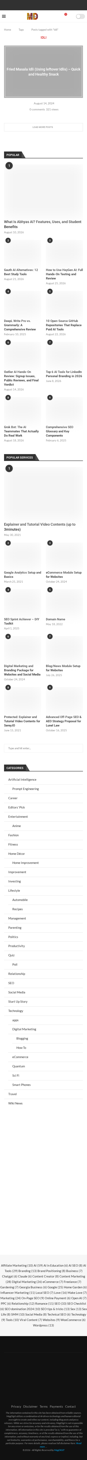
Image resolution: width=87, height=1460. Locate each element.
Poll (14, 964)
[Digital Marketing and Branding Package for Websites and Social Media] (22, 648)
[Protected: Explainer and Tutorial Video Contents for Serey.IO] (22, 699)
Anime (16, 826)
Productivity (16, 946)
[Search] (71, 16)
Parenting (14, 927)
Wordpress (43, 1325)
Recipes (17, 909)
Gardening (9, 1287)
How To (21, 1047)
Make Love (77, 1292)
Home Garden (75, 1287)
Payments (56, 1406)
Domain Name (55, 619)
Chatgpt (9, 1276)
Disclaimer (30, 1406)
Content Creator (45, 1276)
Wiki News (15, 1103)
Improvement (17, 872)
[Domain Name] (64, 601)
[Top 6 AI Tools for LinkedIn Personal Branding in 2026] (64, 354)
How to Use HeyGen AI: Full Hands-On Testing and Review (64, 274)
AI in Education (56, 1265)
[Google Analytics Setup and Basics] (22, 555)
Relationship (16, 973)
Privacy (16, 1406)
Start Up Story (18, 1001)
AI (38, 1265)
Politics (13, 937)
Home (7, 29)
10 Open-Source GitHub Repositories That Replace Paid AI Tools (64, 325)
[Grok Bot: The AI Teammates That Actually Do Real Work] (22, 409)
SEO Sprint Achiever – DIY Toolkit (21, 621)
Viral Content (31, 1320)
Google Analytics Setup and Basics (22, 575)
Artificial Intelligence (22, 779)
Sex (76, 1309)
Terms (44, 1406)
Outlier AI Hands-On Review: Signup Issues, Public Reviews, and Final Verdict (21, 378)
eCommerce (20, 1057)
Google (55, 1287)
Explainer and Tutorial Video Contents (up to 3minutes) (39, 526)
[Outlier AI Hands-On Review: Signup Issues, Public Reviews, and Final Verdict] (22, 354)
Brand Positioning (51, 1271)
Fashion (13, 835)
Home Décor (16, 853)
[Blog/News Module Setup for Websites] (64, 648)
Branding (27, 1271)
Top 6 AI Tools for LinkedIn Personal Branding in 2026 (64, 374)
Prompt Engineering (25, 789)
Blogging (22, 1038)
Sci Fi (15, 1075)
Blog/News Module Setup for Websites (63, 668)
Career (13, 798)
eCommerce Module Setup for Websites (64, 575)
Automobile (20, 900)
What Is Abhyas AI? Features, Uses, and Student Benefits (42, 224)
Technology (15, 1011)
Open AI (79, 1298)
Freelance (72, 1282)
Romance (44, 1303)
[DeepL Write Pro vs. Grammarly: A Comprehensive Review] (22, 303)
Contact (70, 1406)
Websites (51, 1320)
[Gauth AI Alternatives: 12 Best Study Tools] (22, 252)
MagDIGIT (59, 1450)
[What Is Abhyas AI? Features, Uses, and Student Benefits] (43, 190)
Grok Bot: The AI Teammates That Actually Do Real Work (21, 431)
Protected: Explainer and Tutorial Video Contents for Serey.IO (22, 721)
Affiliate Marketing (17, 1265)
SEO (11, 983)
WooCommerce (73, 1320)
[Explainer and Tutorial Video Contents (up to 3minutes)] (43, 493)
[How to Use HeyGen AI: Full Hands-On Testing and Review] (64, 252)
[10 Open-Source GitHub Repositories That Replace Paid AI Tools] (64, 303)
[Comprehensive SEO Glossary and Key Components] (64, 409)
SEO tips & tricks (55, 1309)
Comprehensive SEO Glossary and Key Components (59, 431)
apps (15, 1020)
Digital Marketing (24, 1029)
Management (17, 918)
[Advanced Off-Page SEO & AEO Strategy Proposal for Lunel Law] (64, 699)
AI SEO (76, 1265)
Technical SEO (59, 1314)
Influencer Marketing (17, 1292)
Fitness (13, 844)
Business (74, 1271)
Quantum (18, 1066)
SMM (18, 1314)
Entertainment (18, 816)
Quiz (11, 955)
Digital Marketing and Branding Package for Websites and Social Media (22, 670)
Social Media (16, 992)
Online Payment (58, 1298)
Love (60, 1292)
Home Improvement (25, 862)
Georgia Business (33, 1287)
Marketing (10, 1298)
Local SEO (45, 1292)
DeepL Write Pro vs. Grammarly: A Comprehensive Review (20, 325)
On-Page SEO (32, 1298)
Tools (12, 1320)
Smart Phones (21, 1084)
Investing (14, 881)
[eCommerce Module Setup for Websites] (64, 555)
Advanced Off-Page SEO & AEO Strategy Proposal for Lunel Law (64, 721)
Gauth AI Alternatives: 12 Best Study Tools (21, 272)
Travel (12, 1094)
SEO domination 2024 (22, 1309)
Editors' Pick (16, 807)
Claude (25, 1276)
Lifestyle (14, 890)
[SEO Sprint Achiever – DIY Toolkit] (22, 601)
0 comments (37, 109)
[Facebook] (31, 4)
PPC (6, 1303)
